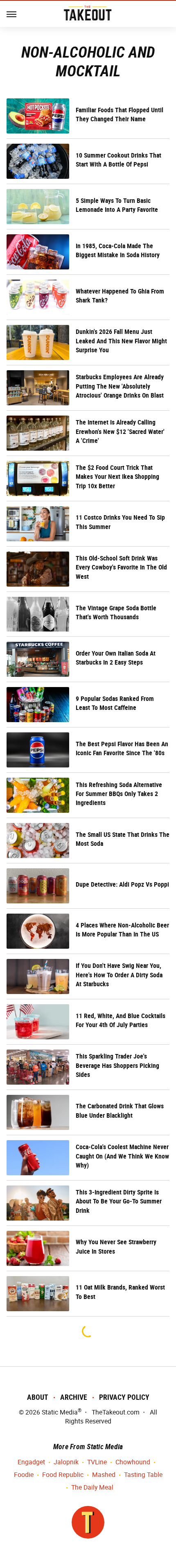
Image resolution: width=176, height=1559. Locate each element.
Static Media (60, 1412)
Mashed (103, 1475)
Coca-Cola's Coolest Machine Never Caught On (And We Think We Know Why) (122, 1156)
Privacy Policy (124, 1397)
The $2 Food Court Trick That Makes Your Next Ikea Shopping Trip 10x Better (117, 477)
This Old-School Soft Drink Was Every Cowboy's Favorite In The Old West (121, 567)
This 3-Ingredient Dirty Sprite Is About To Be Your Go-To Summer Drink (119, 1201)
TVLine (97, 1462)
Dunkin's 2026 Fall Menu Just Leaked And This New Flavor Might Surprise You (121, 341)
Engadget (31, 1462)
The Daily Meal (92, 1487)
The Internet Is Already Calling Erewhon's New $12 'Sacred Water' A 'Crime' (120, 431)
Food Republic (62, 1475)
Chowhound (132, 1462)
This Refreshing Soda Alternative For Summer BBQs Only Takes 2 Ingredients (119, 794)
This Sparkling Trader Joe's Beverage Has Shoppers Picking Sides (117, 1065)
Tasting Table (143, 1475)
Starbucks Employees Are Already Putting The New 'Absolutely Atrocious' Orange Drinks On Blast (120, 386)
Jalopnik (66, 1462)
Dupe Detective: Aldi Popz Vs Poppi (122, 884)
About (37, 1397)
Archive (73, 1397)
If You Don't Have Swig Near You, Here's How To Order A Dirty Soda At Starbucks (119, 975)
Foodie (24, 1475)
